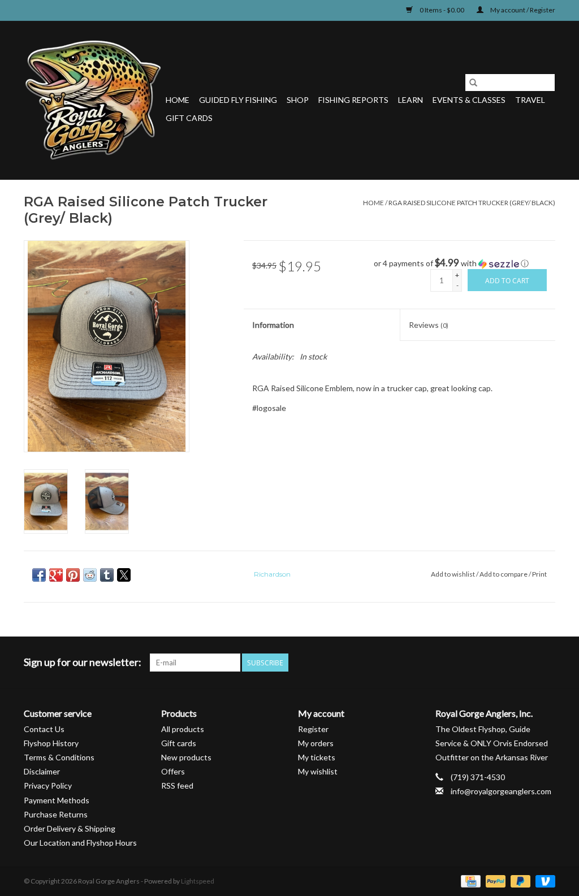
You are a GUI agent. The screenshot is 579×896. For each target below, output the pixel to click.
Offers (173, 771)
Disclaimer (42, 771)
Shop (298, 100)
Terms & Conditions (59, 757)
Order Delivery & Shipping (69, 828)
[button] (464, 263)
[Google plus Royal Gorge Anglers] (507, 662)
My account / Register (522, 10)
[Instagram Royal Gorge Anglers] (546, 662)
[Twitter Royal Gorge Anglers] (487, 662)
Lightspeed (197, 881)
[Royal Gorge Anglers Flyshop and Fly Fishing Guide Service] (93, 100)
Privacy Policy (48, 785)
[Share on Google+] (56, 575)
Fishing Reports (353, 100)
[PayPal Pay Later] (519, 880)
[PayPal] (494, 880)
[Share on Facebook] (39, 575)
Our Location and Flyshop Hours (80, 842)
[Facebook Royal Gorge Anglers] (467, 662)
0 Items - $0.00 (441, 10)
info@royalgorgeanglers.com (501, 791)
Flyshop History (51, 743)
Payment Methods (56, 800)
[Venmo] (543, 880)
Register (313, 729)
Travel (530, 100)
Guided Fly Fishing (238, 100)
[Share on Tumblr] (107, 575)
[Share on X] (124, 575)
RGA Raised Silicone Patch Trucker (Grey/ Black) (471, 202)
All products (182, 729)
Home (177, 100)
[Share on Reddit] (90, 575)
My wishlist (318, 771)
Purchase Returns (56, 814)
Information (273, 325)
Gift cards (189, 118)
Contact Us (44, 729)
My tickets (316, 757)
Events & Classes (469, 100)
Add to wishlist (453, 574)
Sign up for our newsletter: (82, 662)
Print (539, 574)
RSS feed (177, 785)
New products (186, 757)
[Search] (473, 82)
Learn (410, 100)
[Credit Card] (469, 880)
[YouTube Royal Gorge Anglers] (526, 662)
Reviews (428, 325)
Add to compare (504, 574)
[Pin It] (73, 575)
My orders (316, 743)
